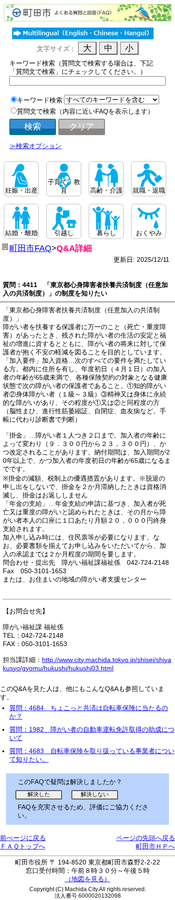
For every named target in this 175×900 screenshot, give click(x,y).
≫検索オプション (35, 146)
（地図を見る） (88, 879)
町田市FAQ (30, 248)
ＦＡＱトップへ (22, 846)
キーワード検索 (40, 100)
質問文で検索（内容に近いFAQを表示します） (85, 111)
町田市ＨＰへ (155, 846)
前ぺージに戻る (23, 838)
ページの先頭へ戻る (145, 838)
